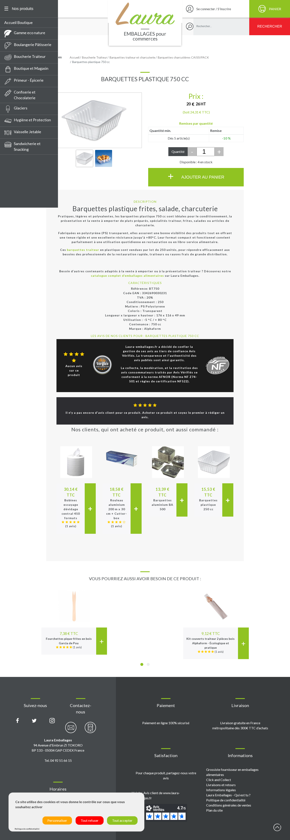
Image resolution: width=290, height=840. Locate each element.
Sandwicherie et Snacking (27, 146)
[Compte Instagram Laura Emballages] (52, 721)
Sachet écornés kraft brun (27, 205)
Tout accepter (122, 820)
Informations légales (221, 790)
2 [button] (148, 664)
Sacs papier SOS (19, 197)
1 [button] (142, 664)
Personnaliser (57, 820)
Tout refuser (90, 820)
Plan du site (214, 810)
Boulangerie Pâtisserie (32, 44)
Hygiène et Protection (32, 119)
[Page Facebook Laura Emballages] (17, 721)
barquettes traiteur (83, 250)
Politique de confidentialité (225, 800)
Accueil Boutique (18, 22)
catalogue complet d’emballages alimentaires (127, 275)
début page (277, 827)
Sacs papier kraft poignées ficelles (28, 163)
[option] (74, 618)
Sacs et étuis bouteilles (25, 182)
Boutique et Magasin (31, 68)
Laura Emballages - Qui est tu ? (228, 795)
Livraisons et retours (221, 785)
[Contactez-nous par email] (70, 730)
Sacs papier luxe (19, 174)
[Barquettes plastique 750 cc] (84, 158)
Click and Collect (218, 780)
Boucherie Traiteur (30, 56)
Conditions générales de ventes (228, 805)
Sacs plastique (18, 189)
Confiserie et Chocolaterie (24, 95)
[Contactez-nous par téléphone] (90, 730)
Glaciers (20, 108)
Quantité (178, 152)
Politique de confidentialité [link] (27, 829)
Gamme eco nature (29, 32)
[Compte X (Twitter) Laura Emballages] (34, 721)
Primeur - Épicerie (29, 80)
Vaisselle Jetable (27, 131)
